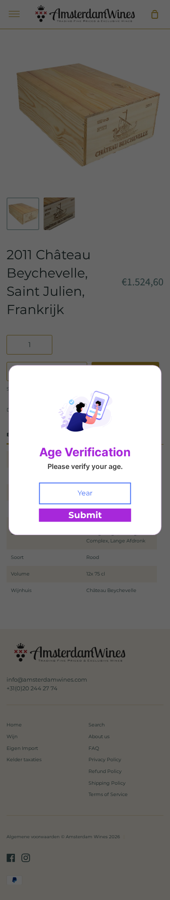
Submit (85, 515)
